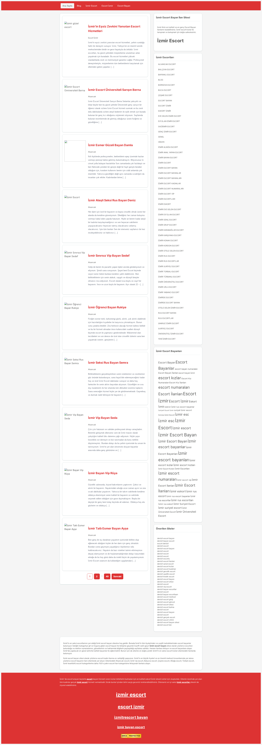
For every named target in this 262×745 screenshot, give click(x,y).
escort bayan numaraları (186, 369)
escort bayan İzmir (187, 373)
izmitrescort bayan (131, 717)
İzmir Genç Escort (167, 220)
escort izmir (131, 706)
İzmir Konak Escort (168, 240)
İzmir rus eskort (165, 504)
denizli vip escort (164, 587)
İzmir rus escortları (182, 500)
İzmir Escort (91, 6)
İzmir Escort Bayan (167, 168)
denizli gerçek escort (166, 617)
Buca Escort (164, 90)
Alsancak (92, 96)
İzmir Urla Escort (167, 287)
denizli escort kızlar (165, 566)
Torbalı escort (188, 661)
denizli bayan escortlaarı (167, 594)
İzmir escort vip (166, 194)
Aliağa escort (175, 661)
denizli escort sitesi (165, 582)
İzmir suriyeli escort (170, 507)
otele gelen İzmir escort (171, 308)
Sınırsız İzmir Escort (166, 415)
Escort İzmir (107, 6)
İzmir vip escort (136, 661)
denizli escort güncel (166, 602)
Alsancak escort (122, 661)
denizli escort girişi (165, 599)
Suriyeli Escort (166, 328)
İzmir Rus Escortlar (168, 261)
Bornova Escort (166, 85)
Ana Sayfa (67, 6)
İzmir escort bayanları (169, 178)
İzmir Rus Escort (166, 256)
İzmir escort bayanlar (169, 173)
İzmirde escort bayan (169, 302)
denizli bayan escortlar (166, 589)
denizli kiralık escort (165, 576)
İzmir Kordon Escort (168, 245)
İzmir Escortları (166, 199)
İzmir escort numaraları (171, 189)
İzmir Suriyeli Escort (169, 266)
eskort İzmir (164, 111)
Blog (79, 6)
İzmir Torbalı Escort (168, 271)
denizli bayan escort (165, 541)
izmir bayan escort (131, 727)
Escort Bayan (124, 6)
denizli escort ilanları (166, 561)
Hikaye (161, 142)
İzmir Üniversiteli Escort (171, 282)
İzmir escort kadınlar (169, 183)
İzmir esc (182, 414)
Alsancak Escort (167, 64)
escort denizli (163, 543)
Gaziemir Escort (166, 126)
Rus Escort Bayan (167, 313)
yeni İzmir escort (167, 339)
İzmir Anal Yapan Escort (170, 152)
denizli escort (163, 546)
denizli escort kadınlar (166, 569)
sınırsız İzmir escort (168, 323)
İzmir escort (181, 428)
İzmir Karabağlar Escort (171, 230)
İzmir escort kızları (184, 465)
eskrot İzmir (170, 407)
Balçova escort (150, 661)
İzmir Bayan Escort (167, 157)
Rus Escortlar (165, 318)
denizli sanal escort (165, 564)
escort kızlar (169, 377)
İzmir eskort (178, 491)
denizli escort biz (164, 625)
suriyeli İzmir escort (183, 410)
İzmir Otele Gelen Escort (171, 251)
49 (107, 576)
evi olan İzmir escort (169, 121)
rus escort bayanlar (185, 407)
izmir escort (131, 694)
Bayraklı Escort (166, 75)
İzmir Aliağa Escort (168, 147)
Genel (161, 137)
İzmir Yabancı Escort (168, 292)
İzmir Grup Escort (167, 225)
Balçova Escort (166, 69)
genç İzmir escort (167, 132)
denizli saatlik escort (166, 574)
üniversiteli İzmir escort (171, 334)
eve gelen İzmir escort (169, 116)
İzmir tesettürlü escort (72, 663)
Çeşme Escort (165, 95)
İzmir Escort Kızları (166, 469)
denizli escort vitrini (165, 620)
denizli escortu (163, 558)
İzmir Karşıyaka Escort (169, 235)
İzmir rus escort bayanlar (178, 496)
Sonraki (117, 576)
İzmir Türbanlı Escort (169, 277)
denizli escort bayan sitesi (168, 622)
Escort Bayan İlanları (168, 373)
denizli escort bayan (165, 538)
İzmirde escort (165, 297)
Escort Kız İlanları (177, 382)
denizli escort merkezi (166, 597)
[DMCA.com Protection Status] (131, 737)
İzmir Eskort (164, 204)
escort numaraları (174, 387)
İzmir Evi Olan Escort (169, 214)
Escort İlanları (170, 394)
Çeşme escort (164, 661)
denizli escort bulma (165, 607)
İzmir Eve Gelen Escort (169, 209)
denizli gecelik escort (166, 571)
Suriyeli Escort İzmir (166, 410)
